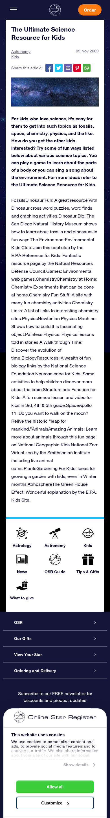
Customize (51, 803)
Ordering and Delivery (35, 670)
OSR (18, 622)
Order (90, 9)
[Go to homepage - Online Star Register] (55, 10)
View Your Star (28, 654)
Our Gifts (23, 638)
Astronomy (20, 51)
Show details (76, 764)
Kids (15, 57)
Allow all (55, 786)
